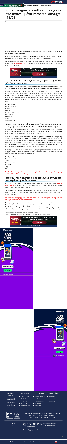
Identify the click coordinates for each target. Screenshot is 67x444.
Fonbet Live (24, 403)
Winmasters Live (25, 405)
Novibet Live (24, 399)
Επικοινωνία (52, 396)
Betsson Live (38, 403)
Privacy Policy (52, 399)
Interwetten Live (39, 401)
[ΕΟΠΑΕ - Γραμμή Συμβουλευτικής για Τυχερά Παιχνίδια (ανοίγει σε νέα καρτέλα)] (39, 425)
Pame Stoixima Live (40, 396)
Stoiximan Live (25, 396)
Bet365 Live (38, 399)
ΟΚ (56, 442)
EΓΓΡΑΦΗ (39, 74)
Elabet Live (24, 401)
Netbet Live (38, 405)
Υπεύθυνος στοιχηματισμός (53, 402)
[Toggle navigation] (5, 2)
